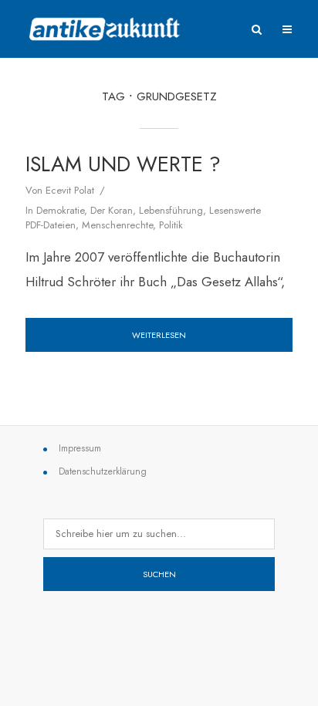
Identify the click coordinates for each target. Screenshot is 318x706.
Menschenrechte (117, 225)
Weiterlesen (159, 335)
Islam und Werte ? (123, 164)
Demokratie (60, 210)
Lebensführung (171, 210)
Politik (171, 225)
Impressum (80, 448)
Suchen (159, 574)
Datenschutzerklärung (103, 471)
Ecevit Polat (70, 190)
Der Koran (111, 210)
